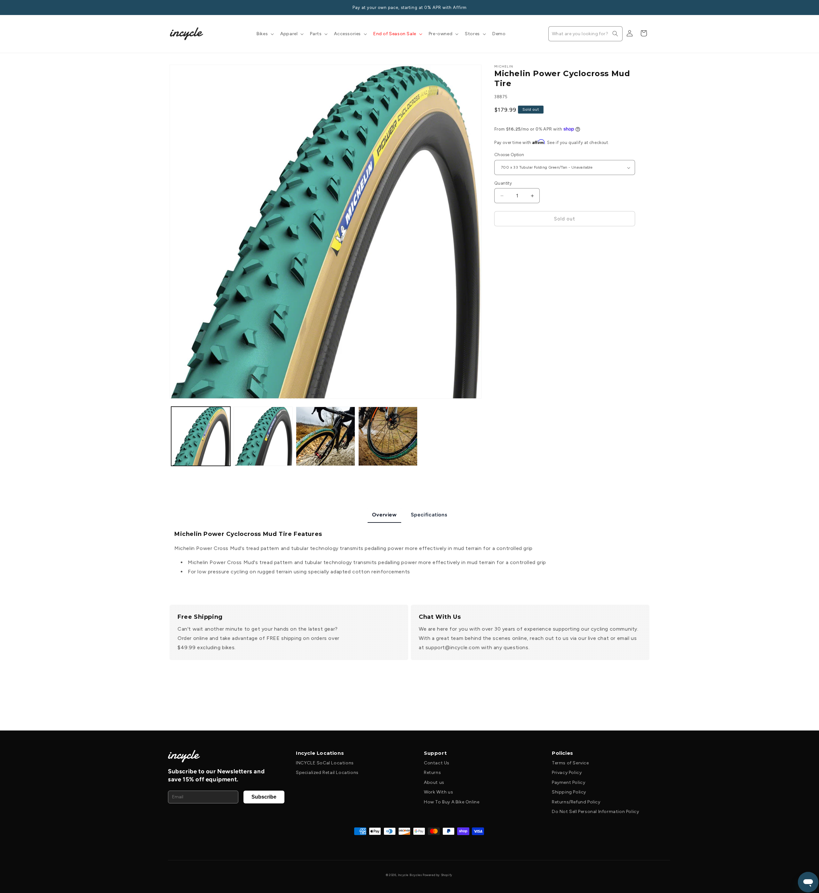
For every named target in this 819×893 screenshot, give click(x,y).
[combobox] (585, 34)
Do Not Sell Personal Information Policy (595, 811)
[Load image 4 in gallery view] (387, 436)
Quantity (503, 183)
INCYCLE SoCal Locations (325, 763)
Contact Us (436, 763)
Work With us (438, 792)
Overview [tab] (384, 515)
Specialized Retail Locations (327, 772)
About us (434, 782)
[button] (264, 34)
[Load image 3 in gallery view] (325, 436)
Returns (432, 772)
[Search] (615, 34)
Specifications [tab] (429, 515)
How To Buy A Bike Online (451, 802)
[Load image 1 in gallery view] (200, 436)
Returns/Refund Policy (576, 802)
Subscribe (263, 797)
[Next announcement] (647, 7)
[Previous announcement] (172, 7)
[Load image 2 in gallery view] (263, 436)
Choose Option (509, 155)
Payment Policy (568, 782)
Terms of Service (570, 763)
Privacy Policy (567, 772)
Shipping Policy (569, 792)
